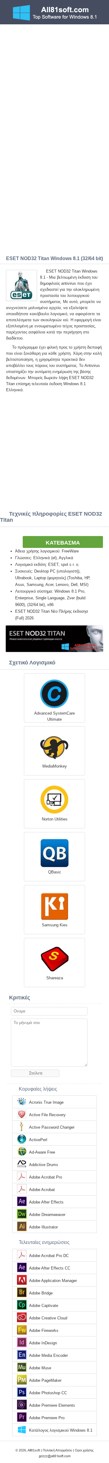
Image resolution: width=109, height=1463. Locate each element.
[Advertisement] (54, 82)
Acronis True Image (46, 1102)
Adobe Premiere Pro (46, 1418)
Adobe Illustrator (43, 1227)
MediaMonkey (54, 766)
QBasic (54, 872)
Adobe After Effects (46, 1202)
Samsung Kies (55, 925)
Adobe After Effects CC (49, 1268)
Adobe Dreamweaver (47, 1214)
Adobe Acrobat (42, 1189)
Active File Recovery (47, 1115)
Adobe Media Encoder (48, 1355)
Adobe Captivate (43, 1305)
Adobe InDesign (43, 1343)
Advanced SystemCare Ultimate (54, 716)
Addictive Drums (43, 1164)
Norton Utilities (55, 819)
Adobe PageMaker (45, 1380)
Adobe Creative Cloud (48, 1318)
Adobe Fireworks (43, 1330)
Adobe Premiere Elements (52, 1405)
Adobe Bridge (41, 1293)
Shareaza (54, 978)
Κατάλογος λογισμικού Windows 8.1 (60, 1430)
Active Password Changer (51, 1127)
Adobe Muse (40, 1368)
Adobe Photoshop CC (48, 1393)
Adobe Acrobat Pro (45, 1177)
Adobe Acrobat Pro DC (49, 1255)
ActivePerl (38, 1139)
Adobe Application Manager (53, 1280)
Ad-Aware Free (42, 1152)
